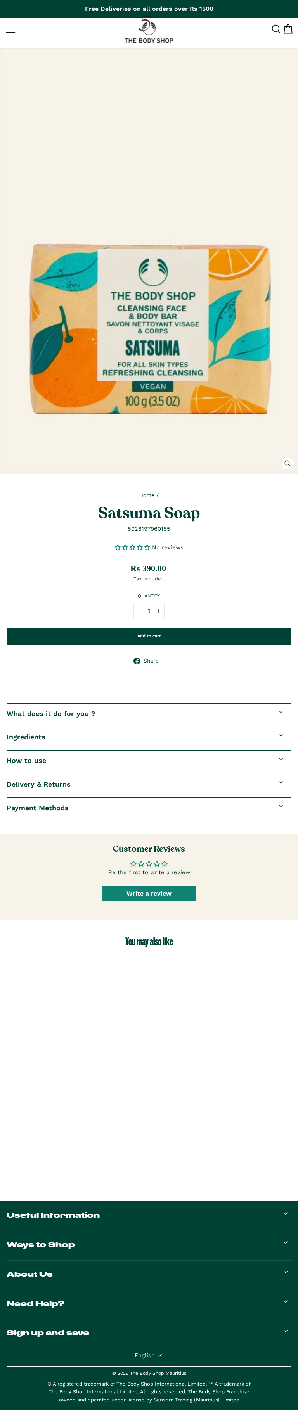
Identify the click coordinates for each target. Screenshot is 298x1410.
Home (146, 495)
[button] (133, 547)
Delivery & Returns (39, 784)
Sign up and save (48, 1332)
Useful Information (53, 1215)
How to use (26, 760)
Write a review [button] (149, 893)
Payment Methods (38, 808)
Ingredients (26, 737)
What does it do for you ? (51, 713)
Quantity (149, 596)
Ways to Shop (41, 1244)
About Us (30, 1274)
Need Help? (35, 1303)
